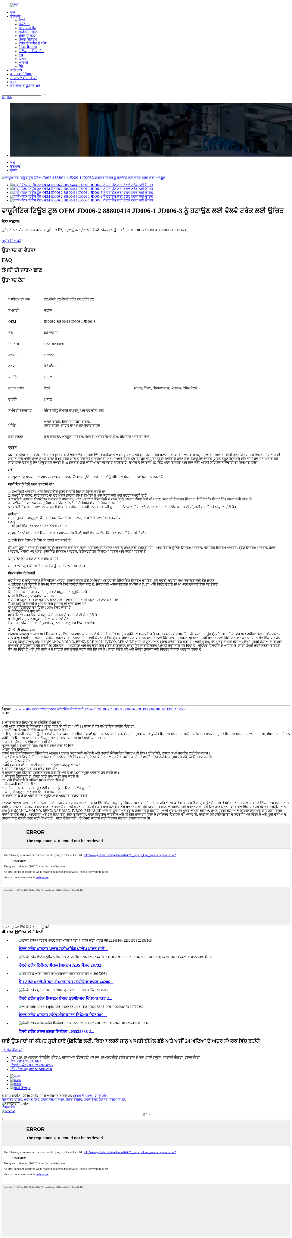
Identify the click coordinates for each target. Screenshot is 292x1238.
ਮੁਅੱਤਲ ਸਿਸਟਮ (29, 32)
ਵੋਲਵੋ (22, 20)
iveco (22, 59)
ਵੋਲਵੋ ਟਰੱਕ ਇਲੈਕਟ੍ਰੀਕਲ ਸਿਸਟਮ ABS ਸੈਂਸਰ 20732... (62, 965)
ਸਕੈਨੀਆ (24, 24)
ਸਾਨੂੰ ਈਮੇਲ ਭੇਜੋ (11, 241)
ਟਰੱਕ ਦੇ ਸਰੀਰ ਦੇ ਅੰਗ (33, 43)
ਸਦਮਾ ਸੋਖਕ (117, 1099)
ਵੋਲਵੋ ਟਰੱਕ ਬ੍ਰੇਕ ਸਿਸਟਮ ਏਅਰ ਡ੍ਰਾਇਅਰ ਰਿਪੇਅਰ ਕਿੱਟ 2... (65, 998)
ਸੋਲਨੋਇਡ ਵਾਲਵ (12, 1099)
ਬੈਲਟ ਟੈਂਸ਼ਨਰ (74, 1099)
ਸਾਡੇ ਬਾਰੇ (16, 70)
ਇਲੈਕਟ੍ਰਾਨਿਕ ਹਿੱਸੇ (31, 51)
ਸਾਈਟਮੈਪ (101, 1095)
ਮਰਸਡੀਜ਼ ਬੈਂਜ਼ (27, 28)
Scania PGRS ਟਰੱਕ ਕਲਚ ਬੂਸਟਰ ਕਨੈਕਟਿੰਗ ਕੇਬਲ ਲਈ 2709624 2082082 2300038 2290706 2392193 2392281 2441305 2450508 (99, 709)
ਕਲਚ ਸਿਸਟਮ (28, 39)
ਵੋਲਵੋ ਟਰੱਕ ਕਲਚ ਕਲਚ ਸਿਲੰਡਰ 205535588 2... (56, 1031)
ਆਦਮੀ (23, 62)
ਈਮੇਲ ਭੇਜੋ (8, 1107)
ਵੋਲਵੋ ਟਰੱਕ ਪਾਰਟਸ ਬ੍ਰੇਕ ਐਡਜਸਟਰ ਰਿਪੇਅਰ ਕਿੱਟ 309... (63, 1015)
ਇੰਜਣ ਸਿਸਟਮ (28, 47)
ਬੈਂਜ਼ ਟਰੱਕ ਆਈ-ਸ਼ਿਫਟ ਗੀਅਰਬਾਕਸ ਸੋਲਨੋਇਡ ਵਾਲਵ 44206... (66, 982)
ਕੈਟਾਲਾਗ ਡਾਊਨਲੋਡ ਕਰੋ (25, 85)
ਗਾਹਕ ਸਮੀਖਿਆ (21, 74)
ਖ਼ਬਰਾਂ (14, 82)
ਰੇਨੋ (21, 66)
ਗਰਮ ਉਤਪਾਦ (83, 1095)
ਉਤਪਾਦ (15, 16)
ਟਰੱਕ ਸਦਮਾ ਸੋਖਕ (52, 1099)
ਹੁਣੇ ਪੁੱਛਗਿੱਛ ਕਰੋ (12, 1050)
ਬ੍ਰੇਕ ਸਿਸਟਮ (28, 35)
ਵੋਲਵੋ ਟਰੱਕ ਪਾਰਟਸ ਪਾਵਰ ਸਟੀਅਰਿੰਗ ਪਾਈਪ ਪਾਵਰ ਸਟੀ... (63, 949)
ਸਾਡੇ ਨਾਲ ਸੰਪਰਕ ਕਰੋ (23, 78)
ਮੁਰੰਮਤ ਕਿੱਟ (31, 1099)
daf (21, 55)
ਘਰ (12, 12)
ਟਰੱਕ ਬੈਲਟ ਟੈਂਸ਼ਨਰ (96, 1099)
